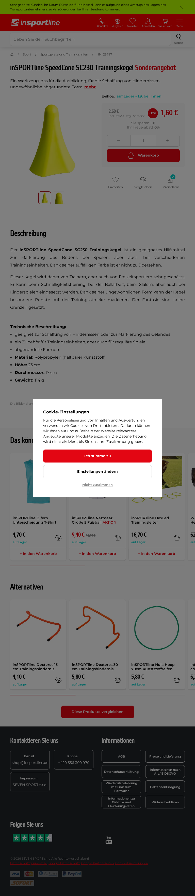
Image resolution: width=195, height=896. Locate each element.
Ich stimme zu (97, 456)
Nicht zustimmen (97, 485)
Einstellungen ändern (97, 471)
